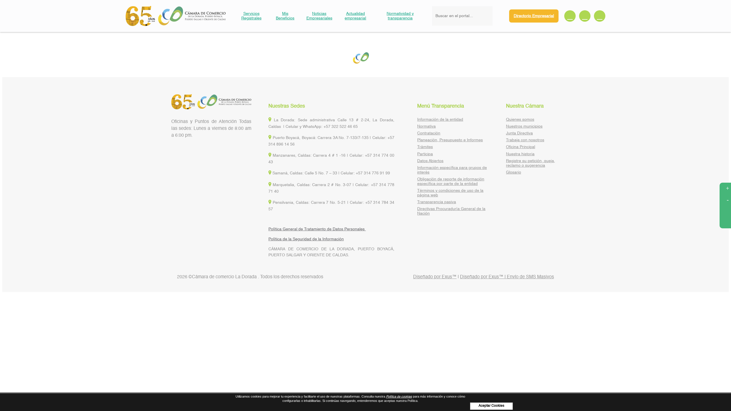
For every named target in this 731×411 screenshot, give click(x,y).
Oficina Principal (520, 147)
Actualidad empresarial (355, 16)
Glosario (513, 172)
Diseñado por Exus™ (435, 277)
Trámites (425, 147)
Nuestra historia (520, 154)
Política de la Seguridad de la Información (306, 239)
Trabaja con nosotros (525, 140)
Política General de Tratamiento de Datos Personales (317, 229)
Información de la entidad (440, 120)
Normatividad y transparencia (400, 16)
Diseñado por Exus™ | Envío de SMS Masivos (507, 277)
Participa (425, 154)
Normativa (426, 126)
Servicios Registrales (251, 16)
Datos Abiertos (430, 161)
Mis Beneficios (285, 16)
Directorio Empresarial (534, 16)
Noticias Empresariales (319, 16)
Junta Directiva (519, 133)
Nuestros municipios (524, 126)
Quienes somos (520, 120)
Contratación (428, 133)
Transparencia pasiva (436, 202)
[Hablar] (725, 222)
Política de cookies (399, 396)
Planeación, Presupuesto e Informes (450, 140)
